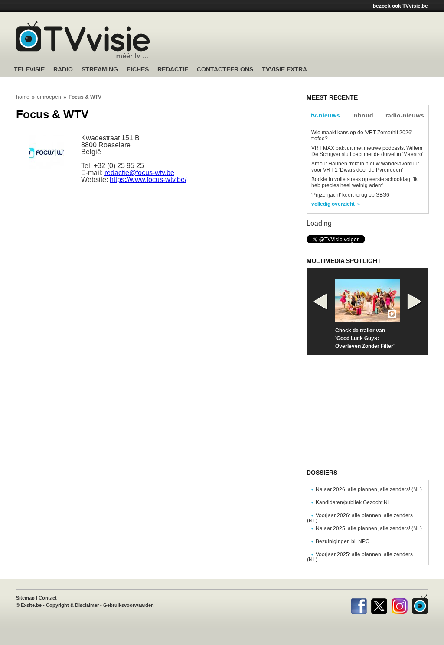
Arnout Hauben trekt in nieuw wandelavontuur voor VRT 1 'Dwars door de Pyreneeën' (365, 167)
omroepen (49, 97)
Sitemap (25, 597)
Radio (63, 69)
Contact (48, 597)
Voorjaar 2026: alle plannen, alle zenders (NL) (360, 518)
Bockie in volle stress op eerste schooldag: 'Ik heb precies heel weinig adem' (364, 182)
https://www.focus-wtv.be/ (148, 179)
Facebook (359, 604)
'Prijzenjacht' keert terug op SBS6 (350, 195)
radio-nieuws (404, 115)
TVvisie (420, 604)
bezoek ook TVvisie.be (400, 6)
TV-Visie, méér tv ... (83, 39)
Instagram (400, 604)
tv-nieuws (325, 115)
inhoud (362, 115)
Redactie (172, 69)
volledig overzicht (333, 204)
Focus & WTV (85, 97)
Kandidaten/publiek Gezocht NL (353, 502)
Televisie (29, 69)
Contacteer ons (225, 69)
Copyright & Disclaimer (72, 605)
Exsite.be (31, 605)
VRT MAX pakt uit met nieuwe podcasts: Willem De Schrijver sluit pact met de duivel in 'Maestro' (367, 151)
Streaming (100, 69)
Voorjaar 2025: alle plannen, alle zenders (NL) (360, 557)
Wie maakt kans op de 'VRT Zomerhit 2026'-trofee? (362, 136)
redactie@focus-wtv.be (139, 172)
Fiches (138, 69)
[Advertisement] (304, 41)
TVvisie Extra (284, 69)
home (22, 97)
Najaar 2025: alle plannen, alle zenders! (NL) (369, 528)
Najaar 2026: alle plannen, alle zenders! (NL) (369, 489)
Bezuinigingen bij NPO (342, 541)
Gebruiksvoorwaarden (128, 605)
